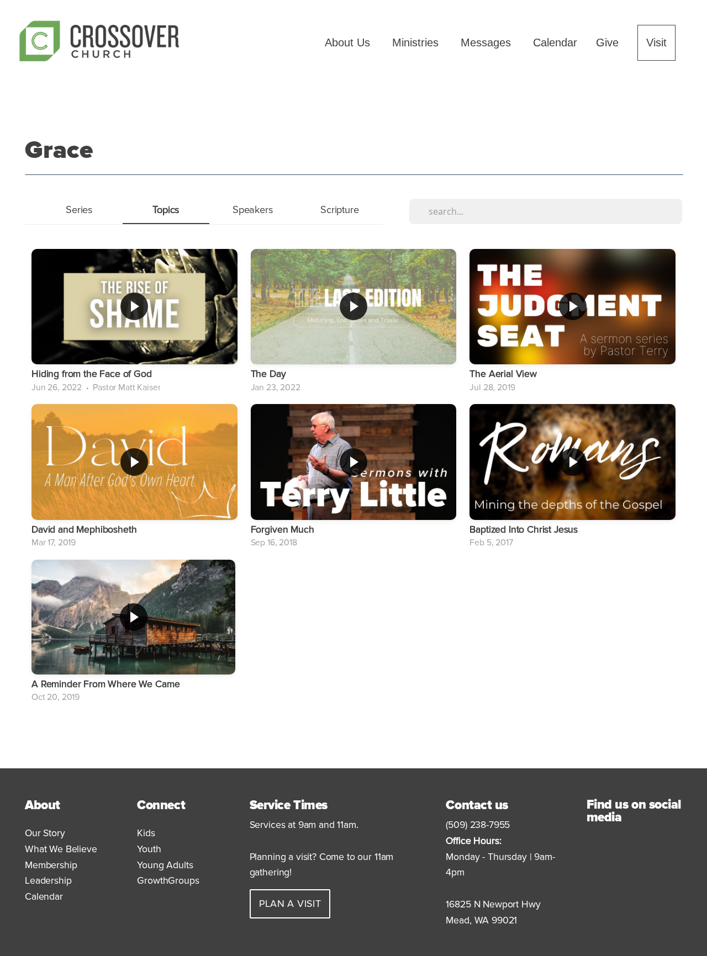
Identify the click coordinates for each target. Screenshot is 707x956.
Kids (147, 833)
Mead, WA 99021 (481, 920)
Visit (656, 42)
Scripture (339, 210)
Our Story (45, 833)
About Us (349, 42)
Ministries (417, 42)
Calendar (555, 42)
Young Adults (165, 865)
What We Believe (61, 849)
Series (79, 210)
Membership (51, 865)
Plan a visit (290, 903)
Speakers (253, 210)
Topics (166, 210)
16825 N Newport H (487, 904)
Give (607, 42)
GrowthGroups (168, 880)
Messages (487, 42)
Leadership (48, 880)
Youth (150, 849)
